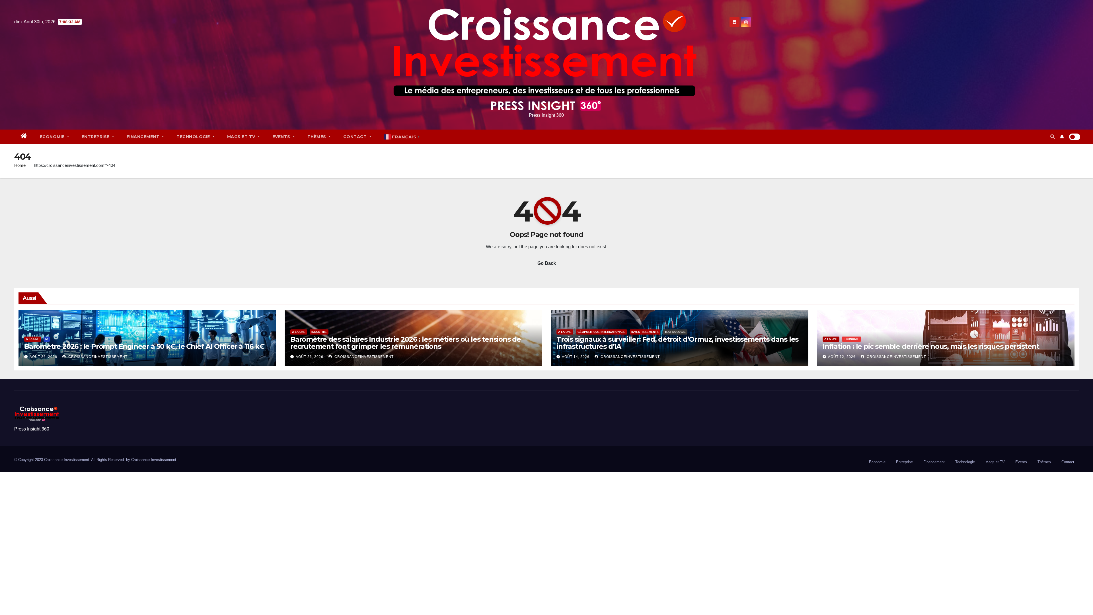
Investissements (645, 331)
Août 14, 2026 (575, 357)
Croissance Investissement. (154, 460)
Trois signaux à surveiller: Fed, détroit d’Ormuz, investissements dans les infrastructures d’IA (677, 342)
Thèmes (317, 136)
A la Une (32, 339)
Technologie (193, 136)
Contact (355, 136)
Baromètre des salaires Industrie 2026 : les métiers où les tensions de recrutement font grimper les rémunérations (405, 342)
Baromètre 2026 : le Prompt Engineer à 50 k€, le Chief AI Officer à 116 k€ (144, 346)
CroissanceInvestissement (97, 357)
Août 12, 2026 (842, 357)
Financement (144, 136)
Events (282, 136)
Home (20, 165)
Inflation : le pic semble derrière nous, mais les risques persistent (931, 346)
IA (46, 339)
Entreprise (96, 136)
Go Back (546, 263)
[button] (1052, 136)
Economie (53, 136)
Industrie (319, 331)
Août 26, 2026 (43, 357)
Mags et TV (242, 136)
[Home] (24, 137)
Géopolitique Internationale (601, 331)
